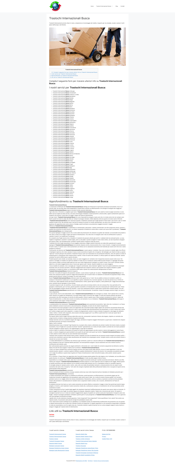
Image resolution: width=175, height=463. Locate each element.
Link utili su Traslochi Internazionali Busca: (61, 77)
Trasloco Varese (53, 439)
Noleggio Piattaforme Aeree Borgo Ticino (87, 448)
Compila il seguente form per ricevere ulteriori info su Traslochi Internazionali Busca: (74, 72)
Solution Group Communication (101, 460)
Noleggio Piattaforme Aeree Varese (59, 448)
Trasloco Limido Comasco (83, 439)
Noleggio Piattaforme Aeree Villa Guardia (87, 450)
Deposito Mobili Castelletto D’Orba (85, 455)
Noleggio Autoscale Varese (56, 445)
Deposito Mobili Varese (55, 443)
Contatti (122, 6)
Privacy (104, 436)
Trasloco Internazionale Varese (57, 436)
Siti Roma (90, 460)
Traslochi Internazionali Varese (103, 6)
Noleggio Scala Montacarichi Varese (59, 450)
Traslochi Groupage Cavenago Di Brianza (87, 452)
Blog (117, 6)
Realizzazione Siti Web (81, 460)
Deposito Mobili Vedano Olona (84, 436)
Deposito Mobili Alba (81, 434)
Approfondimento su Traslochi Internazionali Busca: (64, 75)
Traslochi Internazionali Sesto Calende (86, 441)
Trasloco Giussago (81, 445)
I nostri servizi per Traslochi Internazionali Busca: (63, 74)
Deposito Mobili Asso (81, 443)
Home (92, 6)
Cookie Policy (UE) (107, 439)
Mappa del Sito (106, 434)
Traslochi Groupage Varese (56, 441)
